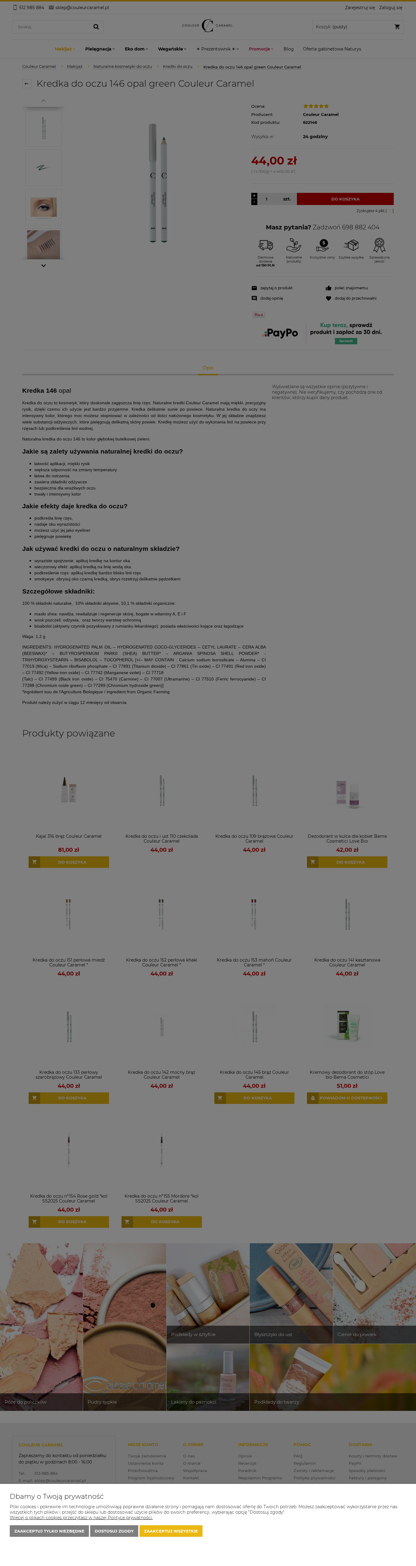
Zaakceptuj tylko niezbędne (49, 1531)
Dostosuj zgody (114, 1531)
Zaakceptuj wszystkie (171, 1531)
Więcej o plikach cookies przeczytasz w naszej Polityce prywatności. (81, 1517)
